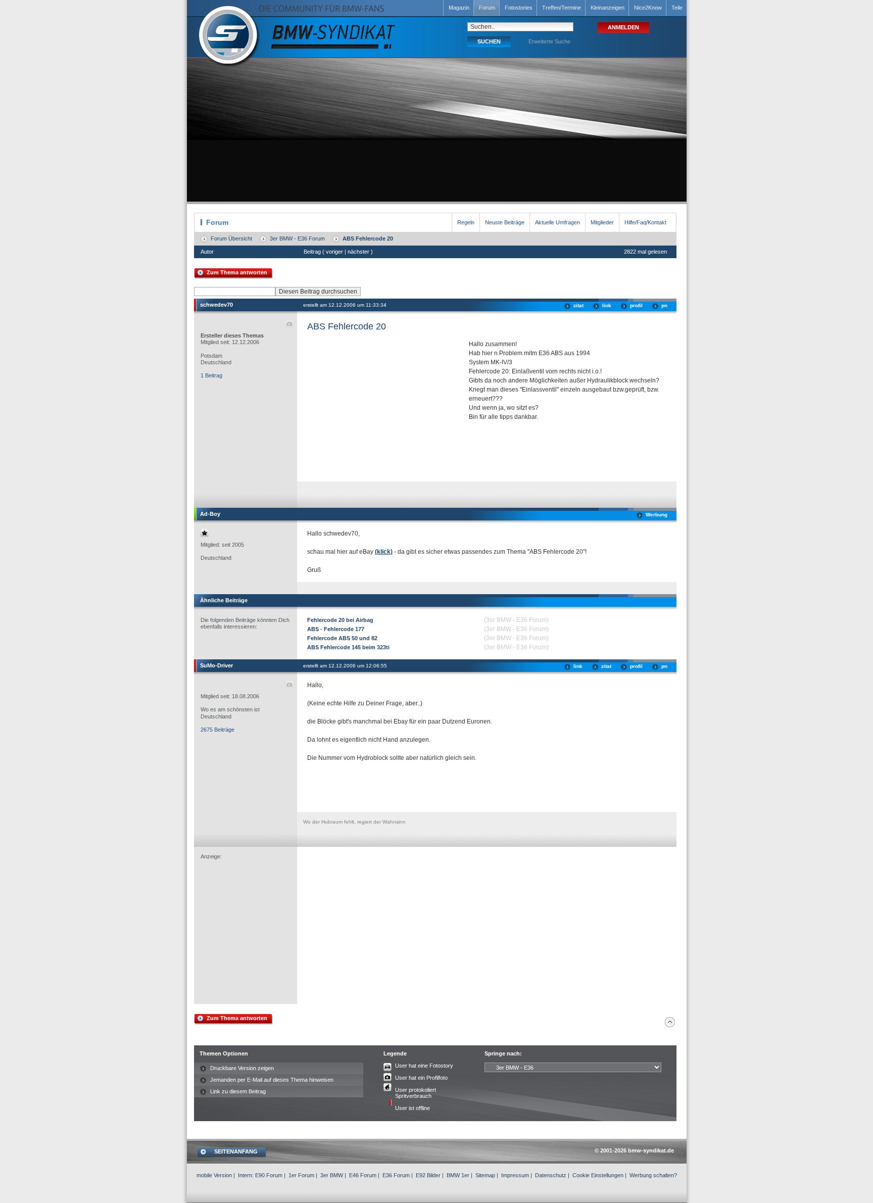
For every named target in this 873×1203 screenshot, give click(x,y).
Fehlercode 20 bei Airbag (340, 620)
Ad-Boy (210, 514)
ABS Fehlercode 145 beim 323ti (348, 647)
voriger (334, 252)
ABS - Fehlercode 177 (335, 629)
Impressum (515, 1175)
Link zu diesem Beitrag (238, 1091)
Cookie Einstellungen (597, 1175)
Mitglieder (602, 222)
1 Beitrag (211, 375)
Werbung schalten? (653, 1175)
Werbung (656, 514)
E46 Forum (362, 1175)
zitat (578, 305)
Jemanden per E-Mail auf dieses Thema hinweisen (271, 1080)
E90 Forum (268, 1175)
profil (636, 305)
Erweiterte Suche (549, 41)
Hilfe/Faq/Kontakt (645, 222)
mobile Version (214, 1175)
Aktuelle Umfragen (557, 222)
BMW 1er (458, 1175)
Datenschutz (550, 1175)
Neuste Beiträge (504, 222)
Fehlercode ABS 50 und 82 (342, 638)
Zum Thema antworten (237, 272)
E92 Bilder (428, 1175)
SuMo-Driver (216, 665)
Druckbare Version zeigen (242, 1068)
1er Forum (301, 1175)
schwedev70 (216, 305)
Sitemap (485, 1175)
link (606, 305)
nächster (358, 252)
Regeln (465, 222)
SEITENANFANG (236, 1151)
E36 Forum (396, 1175)
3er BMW (331, 1175)
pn (664, 305)
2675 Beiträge (217, 730)
